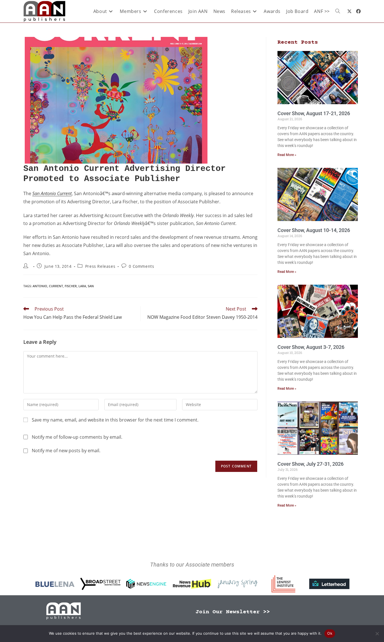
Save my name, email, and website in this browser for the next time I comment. (115, 420)
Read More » (286, 155)
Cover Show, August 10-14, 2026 (313, 230)
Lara (82, 286)
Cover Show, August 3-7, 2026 (310, 347)
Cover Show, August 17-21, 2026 (313, 113)
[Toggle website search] (338, 11)
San (91, 286)
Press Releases (100, 266)
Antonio (40, 286)
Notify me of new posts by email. (66, 450)
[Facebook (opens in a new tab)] (358, 11)
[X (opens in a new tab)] (349, 11)
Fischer (71, 286)
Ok (329, 633)
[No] (377, 633)
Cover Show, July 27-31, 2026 (310, 464)
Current (56, 286)
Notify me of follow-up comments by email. (77, 437)
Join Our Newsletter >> (233, 612)
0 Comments (141, 266)
